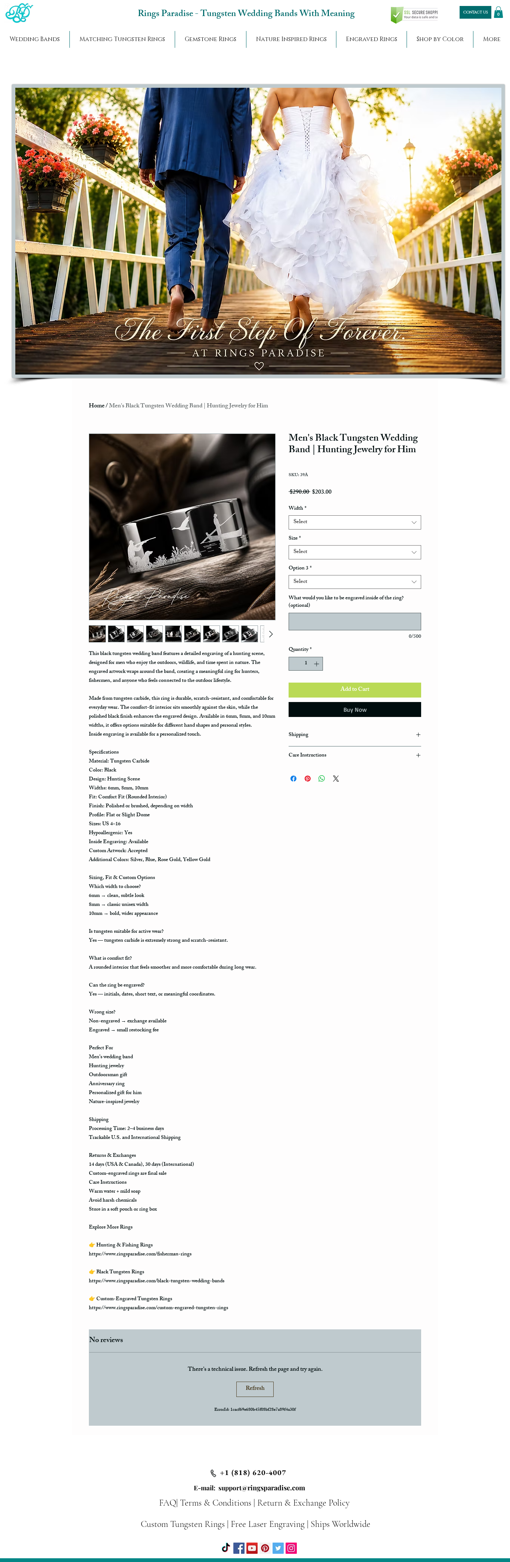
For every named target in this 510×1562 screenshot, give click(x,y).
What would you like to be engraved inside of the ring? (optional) (346, 602)
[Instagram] (291, 1548)
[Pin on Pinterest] (307, 778)
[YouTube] (252, 1548)
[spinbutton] (305, 663)
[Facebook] (239, 1548)
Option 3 (300, 568)
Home (97, 406)
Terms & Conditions (215, 1502)
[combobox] (355, 522)
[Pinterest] (265, 1548)
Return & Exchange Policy (303, 1502)
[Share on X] (336, 778)
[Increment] (317, 663)
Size (295, 538)
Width (298, 509)
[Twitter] (278, 1548)
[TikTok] (225, 1548)
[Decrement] (294, 663)
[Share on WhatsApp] (321, 778)
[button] (498, 12)
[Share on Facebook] (293, 778)
